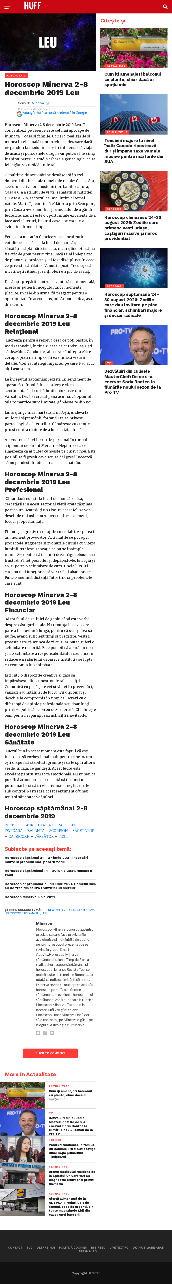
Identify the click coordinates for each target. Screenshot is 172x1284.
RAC (61, 825)
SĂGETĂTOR (84, 830)
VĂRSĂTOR (44, 836)
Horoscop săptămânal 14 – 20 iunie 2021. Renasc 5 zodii (48, 873)
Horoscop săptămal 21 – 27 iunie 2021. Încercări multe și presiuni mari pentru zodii (46, 860)
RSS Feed (98, 1247)
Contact (15, 1247)
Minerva (38, 103)
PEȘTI (63, 836)
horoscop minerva (80, 910)
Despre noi (46, 1247)
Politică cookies (73, 1247)
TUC (29, 1247)
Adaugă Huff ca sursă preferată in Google (55, 112)
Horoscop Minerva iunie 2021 (30, 897)
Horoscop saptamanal (22, 913)
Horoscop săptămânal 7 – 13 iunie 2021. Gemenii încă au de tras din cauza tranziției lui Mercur (50, 886)
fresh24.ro (87, 1251)
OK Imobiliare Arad (148, 1247)
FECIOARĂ (14, 830)
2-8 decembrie (53, 910)
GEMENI (45, 825)
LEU (73, 825)
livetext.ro (119, 1247)
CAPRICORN (19, 836)
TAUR (28, 825)
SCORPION (58, 830)
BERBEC (12, 825)
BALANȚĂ (36, 830)
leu (44, 913)
